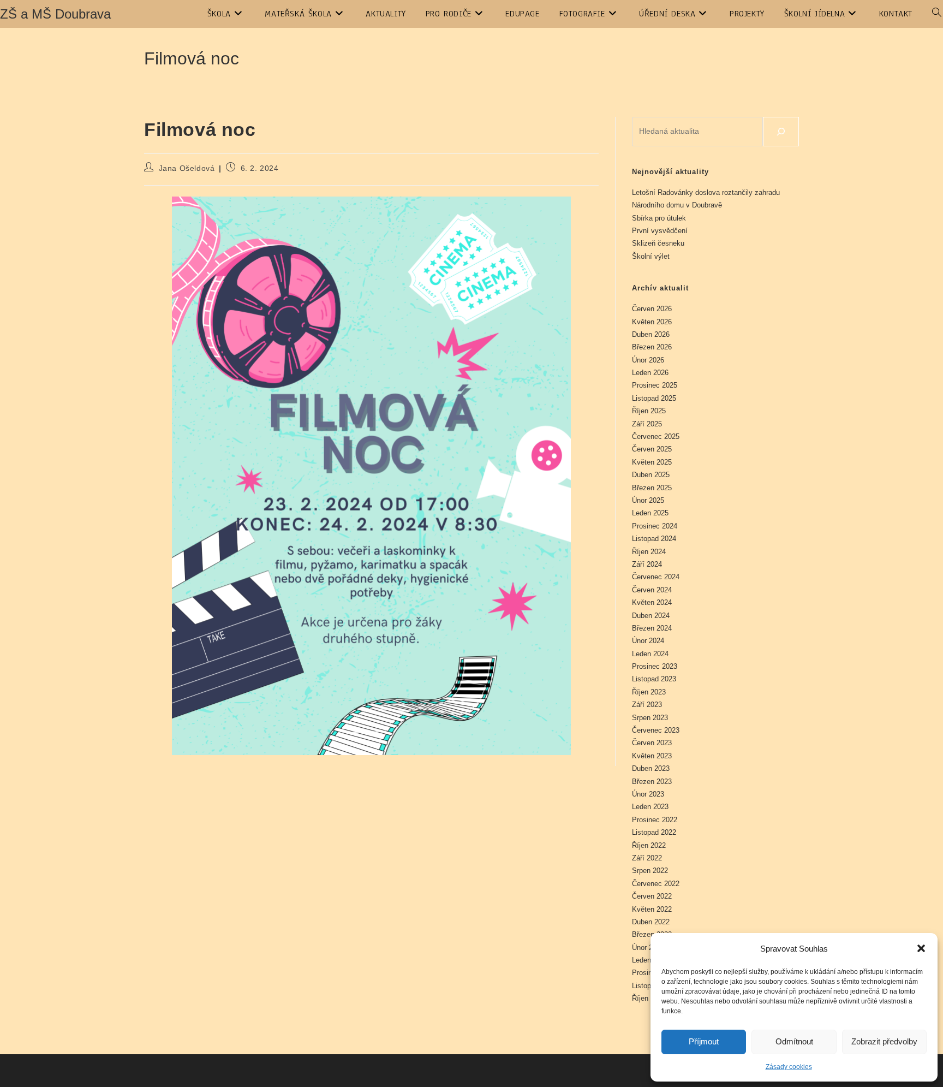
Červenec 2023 (655, 730)
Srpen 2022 (650, 870)
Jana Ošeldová (187, 168)
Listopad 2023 (654, 679)
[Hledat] (781, 131)
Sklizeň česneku (658, 243)
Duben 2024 (651, 615)
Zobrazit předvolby (884, 1041)
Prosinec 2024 (654, 526)
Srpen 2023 (650, 718)
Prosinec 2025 (654, 385)
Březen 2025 (652, 488)
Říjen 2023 (649, 692)
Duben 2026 (651, 334)
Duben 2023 (651, 768)
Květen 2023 (652, 756)
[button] (921, 948)
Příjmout (704, 1041)
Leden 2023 (650, 807)
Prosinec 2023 (654, 666)
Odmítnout (794, 1041)
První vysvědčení (660, 231)
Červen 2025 (652, 449)
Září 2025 (647, 424)
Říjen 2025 (649, 411)
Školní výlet (651, 256)
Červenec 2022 (655, 884)
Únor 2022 (648, 947)
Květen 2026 (652, 322)
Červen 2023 (652, 743)
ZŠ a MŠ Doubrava (55, 14)
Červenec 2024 (655, 577)
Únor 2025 (648, 500)
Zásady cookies (789, 1067)
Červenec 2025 (655, 436)
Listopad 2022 (654, 832)
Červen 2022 (652, 896)
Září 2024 (647, 564)
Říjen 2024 (649, 552)
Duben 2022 (651, 922)
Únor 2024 (648, 641)
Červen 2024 (652, 590)
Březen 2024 (652, 628)
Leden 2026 (650, 373)
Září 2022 (647, 858)
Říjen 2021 (649, 998)
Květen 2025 (652, 462)
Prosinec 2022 (654, 820)
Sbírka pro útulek (659, 218)
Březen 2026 (652, 347)
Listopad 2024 (654, 538)
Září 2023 (647, 704)
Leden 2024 (650, 654)
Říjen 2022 (649, 845)
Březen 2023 (652, 781)
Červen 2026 (652, 309)
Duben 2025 (651, 475)
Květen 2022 (652, 909)
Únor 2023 (648, 794)
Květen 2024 (652, 602)
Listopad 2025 (654, 398)
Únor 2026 (648, 360)
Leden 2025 (650, 513)
